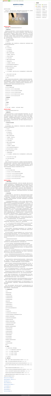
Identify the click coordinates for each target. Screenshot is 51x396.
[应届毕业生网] (5, 1)
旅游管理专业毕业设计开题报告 (8, 384)
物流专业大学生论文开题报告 (8, 377)
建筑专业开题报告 (6, 387)
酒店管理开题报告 (6, 389)
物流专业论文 (44, 17)
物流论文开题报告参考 (7, 382)
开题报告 (21, 6)
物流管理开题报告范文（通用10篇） (9, 379)
